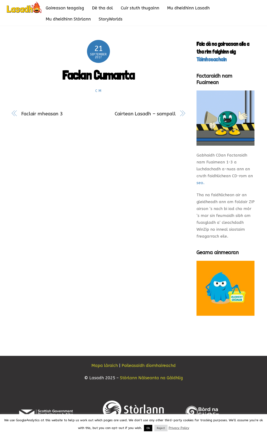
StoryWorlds (110, 19)
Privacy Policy (179, 428)
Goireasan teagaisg (65, 8)
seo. (200, 183)
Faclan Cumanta (98, 75)
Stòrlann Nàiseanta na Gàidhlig (151, 377)
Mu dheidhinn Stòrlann (68, 19)
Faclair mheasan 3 (42, 114)
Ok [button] (148, 428)
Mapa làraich (104, 365)
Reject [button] (161, 428)
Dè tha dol (102, 8)
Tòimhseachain (211, 59)
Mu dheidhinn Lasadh (188, 8)
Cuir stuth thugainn (140, 8)
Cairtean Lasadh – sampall (145, 114)
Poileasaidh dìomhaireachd (149, 365)
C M (98, 91)
